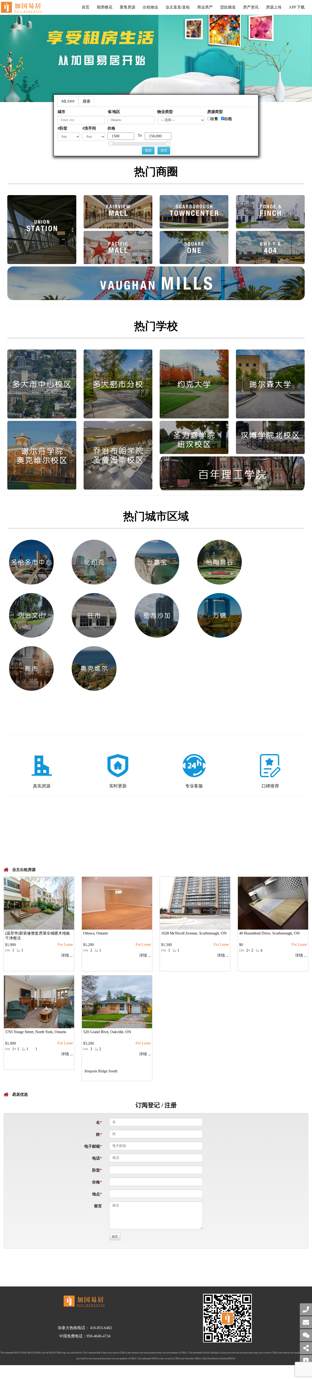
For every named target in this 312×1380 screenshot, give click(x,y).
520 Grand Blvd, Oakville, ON (107, 1032)
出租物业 (150, 7)
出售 (214, 119)
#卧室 (62, 128)
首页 (85, 7)
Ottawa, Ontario (95, 933)
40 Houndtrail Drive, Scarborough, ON (269, 933)
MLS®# (67, 101)
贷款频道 (228, 7)
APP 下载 (297, 7)
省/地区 (113, 112)
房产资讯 (251, 7)
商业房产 (205, 7)
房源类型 (215, 112)
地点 (96, 1194)
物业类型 (165, 112)
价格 (111, 128)
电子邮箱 (92, 1146)
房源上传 (274, 7)
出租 (228, 119)
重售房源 (127, 7)
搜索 (86, 101)
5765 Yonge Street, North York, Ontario (35, 1032)
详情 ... (67, 955)
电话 (96, 1158)
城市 (61, 112)
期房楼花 (104, 7)
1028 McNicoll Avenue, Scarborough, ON (194, 933)
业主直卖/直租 (178, 7)
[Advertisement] (156, 835)
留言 (98, 1206)
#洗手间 (89, 128)
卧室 (96, 1170)
